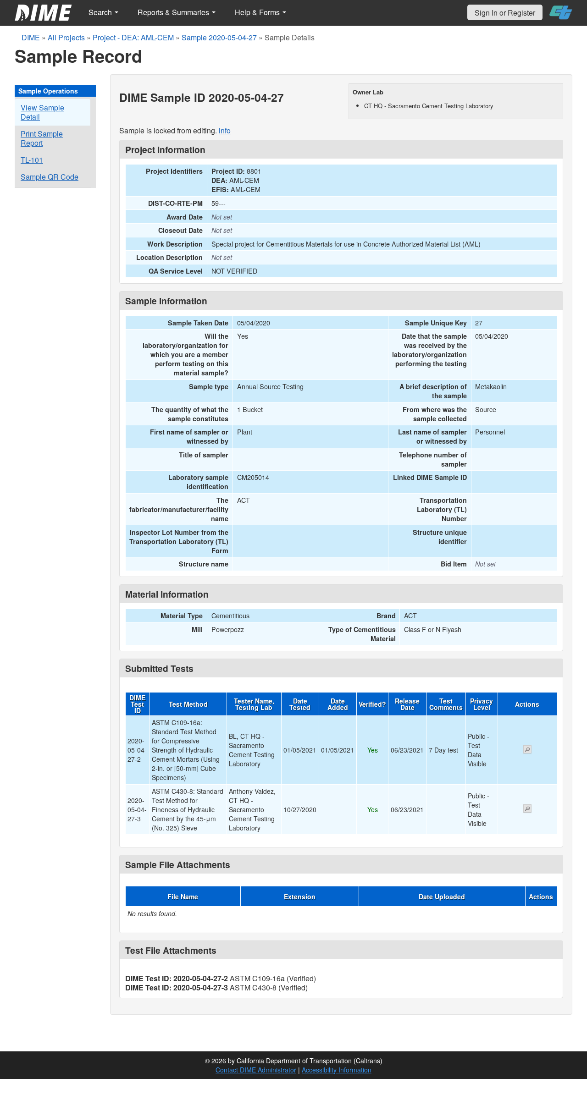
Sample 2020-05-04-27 (219, 37)
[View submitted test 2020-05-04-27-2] (527, 750)
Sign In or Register (505, 12)
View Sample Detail (42, 112)
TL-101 (32, 159)
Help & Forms (258, 12)
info (225, 130)
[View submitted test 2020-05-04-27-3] (527, 809)
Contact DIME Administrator (256, 1069)
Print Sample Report (42, 138)
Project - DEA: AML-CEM (133, 37)
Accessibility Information (336, 1069)
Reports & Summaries (174, 12)
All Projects (66, 37)
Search (101, 12)
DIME (31, 37)
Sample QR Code (49, 176)
